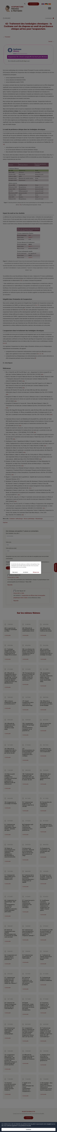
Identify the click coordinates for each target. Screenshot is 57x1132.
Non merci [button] (15, 572)
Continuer (28, 1129)
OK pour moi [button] (36, 572)
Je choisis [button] (25, 572)
